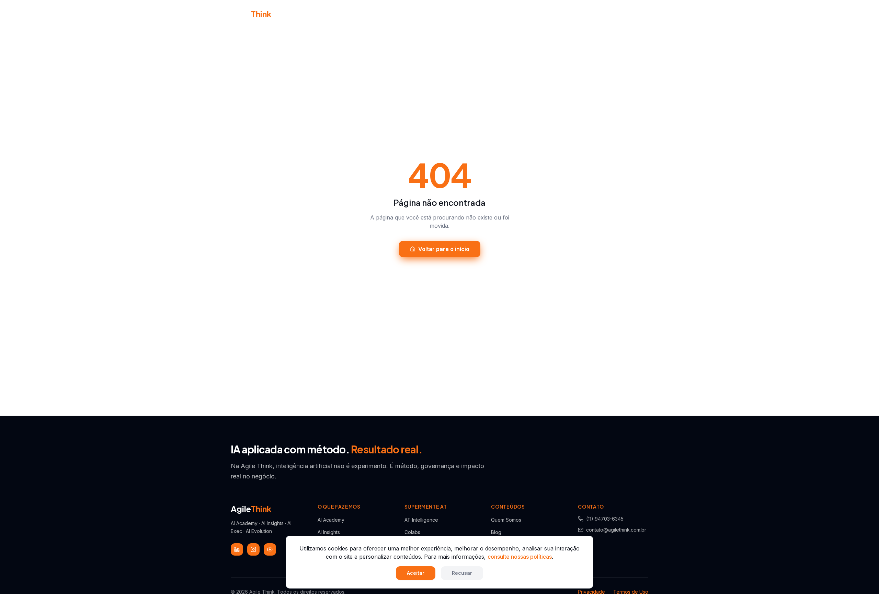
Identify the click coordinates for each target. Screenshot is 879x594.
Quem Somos (506, 520)
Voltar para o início (443, 249)
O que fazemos (398, 13)
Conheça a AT (350, 14)
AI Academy (331, 520)
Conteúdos (507, 13)
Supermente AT (455, 13)
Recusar (462, 573)
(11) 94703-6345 (605, 519)
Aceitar (415, 573)
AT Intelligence (421, 520)
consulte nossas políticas (520, 556)
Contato (550, 14)
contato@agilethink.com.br (616, 530)
